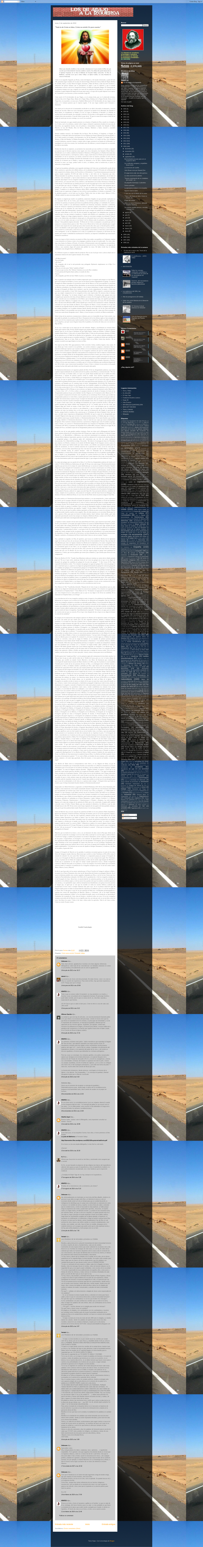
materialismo (146, 653)
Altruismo (123, 442)
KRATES (64, 991)
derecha (143, 519)
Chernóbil (129, 491)
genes (125, 579)
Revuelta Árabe (142, 745)
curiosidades (126, 515)
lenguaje (134, 629)
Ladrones (134, 626)
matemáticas (137, 653)
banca (143, 469)
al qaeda (144, 439)
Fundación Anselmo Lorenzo (131, 398)
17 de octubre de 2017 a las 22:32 (71, 1466)
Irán (139, 608)
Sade (133, 752)
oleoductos (129, 690)
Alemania (144, 440)
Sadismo (139, 752)
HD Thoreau (137, 586)
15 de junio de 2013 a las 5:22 (70, 1008)
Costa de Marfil (125, 507)
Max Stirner (134, 654)
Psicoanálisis (125, 727)
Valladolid (127, 794)
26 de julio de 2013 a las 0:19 (70, 1077)
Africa (123, 435)
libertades (134, 635)
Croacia (136, 511)
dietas (140, 526)
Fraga (147, 568)
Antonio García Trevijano (138, 456)
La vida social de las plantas (133, 176)
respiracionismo (125, 743)
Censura (124, 490)
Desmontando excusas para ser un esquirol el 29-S (135, 160)
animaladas (145, 445)
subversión (136, 774)
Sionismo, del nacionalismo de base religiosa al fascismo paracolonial (139, 282)
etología (133, 552)
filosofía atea (145, 565)
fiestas (128, 565)
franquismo (125, 572)
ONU (145, 690)
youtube (124, 808)
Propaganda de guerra (134, 724)
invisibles (141, 606)
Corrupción (142, 505)
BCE (122, 472)
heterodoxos (142, 587)
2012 (125, 141)
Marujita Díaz (134, 651)
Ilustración (123, 598)
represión (142, 739)
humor (137, 594)
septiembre (128, 156)
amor (122, 443)
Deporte (136, 519)
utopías (146, 792)
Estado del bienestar (127, 551)
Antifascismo (140, 452)
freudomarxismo (143, 574)
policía (133, 712)
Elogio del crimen (129, 200)
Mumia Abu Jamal (141, 671)
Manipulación (125, 648)
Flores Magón (125, 568)
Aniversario (143, 448)
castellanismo (125, 486)
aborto (137, 427)
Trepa (144, 789)
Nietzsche (146, 681)
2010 (125, 146)
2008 (125, 237)
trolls (129, 790)
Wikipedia (126, 414)
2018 (125, 125)
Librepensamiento (126, 636)
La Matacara (142, 625)
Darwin (143, 515)
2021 (125, 117)
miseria (147, 663)
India (129, 599)
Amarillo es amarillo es (133, 442)
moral (143, 667)
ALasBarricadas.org (126, 440)
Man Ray (143, 646)
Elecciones (141, 540)
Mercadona (135, 660)
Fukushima (124, 575)
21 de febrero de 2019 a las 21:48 (71, 1511)
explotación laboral (133, 556)
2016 (125, 130)
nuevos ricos (131, 688)
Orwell (132, 691)
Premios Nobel (142, 718)
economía (137, 534)
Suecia (123, 776)
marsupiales (126, 651)
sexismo (130, 761)
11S (124, 422)
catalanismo (142, 486)
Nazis (143, 679)
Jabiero (123, 616)
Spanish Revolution (128, 772)
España (137, 547)
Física (145, 567)
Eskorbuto (126, 547)
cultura (141, 513)
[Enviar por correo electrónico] (80, 950)
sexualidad (138, 761)
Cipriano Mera (124, 495)
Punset (125, 730)
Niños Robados (144, 683)
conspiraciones (142, 500)
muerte (123, 671)
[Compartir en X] (84, 950)
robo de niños (130, 749)
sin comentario (141, 763)
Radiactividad (141, 732)
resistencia (143, 741)
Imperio (144, 598)
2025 (125, 109)
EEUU (137, 536)
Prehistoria (131, 718)
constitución (124, 502)
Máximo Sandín (144, 654)
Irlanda (145, 608)
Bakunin (134, 469)
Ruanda (131, 750)
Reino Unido (133, 737)
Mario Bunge (135, 649)
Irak (134, 608)
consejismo (132, 500)
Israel (134, 611)
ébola (144, 532)
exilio (145, 554)
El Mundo (132, 540)
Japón (140, 616)
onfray (135, 690)
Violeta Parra (133, 801)
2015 (125, 133)
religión (124, 739)
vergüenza (137, 798)
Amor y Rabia (127, 391)
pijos (146, 706)
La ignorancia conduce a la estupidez (135, 188)
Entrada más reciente (64, 1524)
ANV (132, 458)
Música (135, 673)
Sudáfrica (144, 774)
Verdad (63, 1236)
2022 (125, 114)
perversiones (140, 705)
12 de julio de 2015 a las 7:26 (70, 1230)
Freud (134, 574)
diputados (143, 527)
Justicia (141, 621)
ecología (124, 534)
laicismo (143, 626)
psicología (139, 727)
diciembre (128, 148)
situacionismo (143, 765)
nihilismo (125, 683)
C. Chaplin (146, 478)
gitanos (134, 580)
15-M (129, 422)
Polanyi (126, 712)
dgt (148, 522)
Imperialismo (133, 598)
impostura (123, 599)
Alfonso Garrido (66, 1014)
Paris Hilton (144, 698)
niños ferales (134, 683)
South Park (127, 771)
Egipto (144, 536)
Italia (141, 611)
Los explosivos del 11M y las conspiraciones (132, 292)
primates (130, 720)
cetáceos (143, 490)
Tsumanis (135, 790)
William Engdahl (142, 804)
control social (145, 504)
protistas (130, 725)
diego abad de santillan (128, 526)
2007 (125, 240)
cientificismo (135, 493)
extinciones (145, 556)
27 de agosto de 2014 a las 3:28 (71, 1177)
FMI (133, 568)
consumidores (140, 502)
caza (122, 488)
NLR (124, 685)
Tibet (145, 785)
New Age (130, 681)
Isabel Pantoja (137, 609)
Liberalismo (133, 633)
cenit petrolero (142, 488)
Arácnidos (124, 460)
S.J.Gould (127, 752)
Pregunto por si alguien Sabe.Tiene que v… (139, 346)
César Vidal (135, 490)
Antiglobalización (126, 453)
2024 (125, 111)
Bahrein (126, 469)
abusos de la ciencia (129, 429)
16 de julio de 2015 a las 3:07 (70, 1326)
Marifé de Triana (125, 649)
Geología (143, 579)
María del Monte (142, 648)
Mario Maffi (145, 649)
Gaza (139, 577)
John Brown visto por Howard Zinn (134, 170)
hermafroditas (132, 587)
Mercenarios (144, 660)
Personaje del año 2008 (127, 705)
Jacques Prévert (132, 616)
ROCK (140, 749)
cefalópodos (131, 488)
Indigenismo (137, 599)
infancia (134, 601)
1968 (145, 422)
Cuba (122, 513)
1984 (122, 424)
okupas (123, 690)
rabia (122, 732)
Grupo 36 (125, 400)
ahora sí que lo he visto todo (128, 439)
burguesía (138, 478)
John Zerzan (131, 620)
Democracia (139, 517)
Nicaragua (138, 681)
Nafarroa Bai (134, 677)
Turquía (142, 790)
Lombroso (133, 638)
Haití (122, 586)
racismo (130, 732)
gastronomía (132, 577)
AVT (146, 465)
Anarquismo (125, 445)
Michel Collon (132, 661)
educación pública (126, 536)
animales (129, 448)
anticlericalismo (126, 452)
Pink (122, 708)
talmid (63, 976)
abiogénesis (130, 427)
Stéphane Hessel (126, 774)
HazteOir (129, 586)
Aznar (137, 467)
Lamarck (123, 628)
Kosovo (143, 623)
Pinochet (128, 708)
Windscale (124, 806)
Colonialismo (139, 497)
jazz (146, 616)
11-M (147, 421)
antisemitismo (139, 455)
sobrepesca (124, 767)
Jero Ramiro (124, 618)
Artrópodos (144, 462)
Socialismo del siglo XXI (129, 769)
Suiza (131, 776)
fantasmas (143, 560)
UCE (147, 790)
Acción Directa (125, 432)
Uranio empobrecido (137, 792)
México (123, 662)
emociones (131, 541)
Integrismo (143, 603)
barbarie (137, 470)
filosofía (134, 565)
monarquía (124, 667)
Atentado (123, 465)
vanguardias (124, 796)
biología (146, 472)
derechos (124, 521)
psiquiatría (124, 729)
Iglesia (123, 596)
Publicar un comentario (66, 1515)
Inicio (87, 1524)
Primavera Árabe (142, 720)
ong (140, 690)
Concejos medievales (143, 499)
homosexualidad (126, 592)
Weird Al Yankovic (142, 802)
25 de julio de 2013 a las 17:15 (70, 1033)
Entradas (127, 815)
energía (123, 543)
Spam (147, 771)
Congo (125, 500)
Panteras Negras (126, 698)
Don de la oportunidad (140, 530)
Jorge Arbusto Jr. (142, 620)
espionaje (124, 549)
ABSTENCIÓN (127, 266)
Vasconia (134, 796)
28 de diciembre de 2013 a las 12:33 (72, 1094)
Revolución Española (127, 745)
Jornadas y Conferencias (128, 621)
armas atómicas (143, 460)
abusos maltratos (143, 429)
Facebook (133, 558)
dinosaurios (129, 527)
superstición (141, 776)
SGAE (147, 761)
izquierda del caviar (127, 613)
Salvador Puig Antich (130, 754)
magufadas (143, 644)
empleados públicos (142, 541)
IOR (130, 608)
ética (125, 553)
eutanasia (124, 554)
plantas (142, 708)
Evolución (134, 555)
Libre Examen (127, 402)
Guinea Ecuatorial (142, 584)
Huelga (146, 592)
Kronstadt (124, 625)
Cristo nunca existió (68, 953)
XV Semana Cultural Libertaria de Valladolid (138, 307)
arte (136, 462)
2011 (125, 143)
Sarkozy (145, 756)
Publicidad (140, 729)
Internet (123, 606)
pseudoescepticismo (140, 725)
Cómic (147, 497)
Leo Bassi (143, 629)
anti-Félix (132, 450)
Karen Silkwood (134, 623)
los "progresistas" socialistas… (138, 353)
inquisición (124, 603)
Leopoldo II (124, 631)
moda (144, 665)
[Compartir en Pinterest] (88, 950)
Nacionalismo (126, 675)
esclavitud (124, 544)
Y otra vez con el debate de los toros (135, 193)
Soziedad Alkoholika (138, 771)
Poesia (147, 710)
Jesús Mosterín (133, 618)
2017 (125, 127)
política (124, 714)
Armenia (123, 462)
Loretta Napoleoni (142, 638)
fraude (136, 572)
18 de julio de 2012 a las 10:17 (70, 970)
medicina (134, 656)
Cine (144, 493)
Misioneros (127, 665)
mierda (141, 661)
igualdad (143, 596)
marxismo (129, 653)
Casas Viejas (143, 484)
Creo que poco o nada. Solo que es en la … (139, 340)
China (140, 491)
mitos (136, 665)
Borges (144, 474)
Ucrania (126, 792)
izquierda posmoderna (142, 613)
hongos (137, 592)
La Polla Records (125, 626)
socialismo (139, 767)
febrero (127, 228)
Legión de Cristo (125, 629)
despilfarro (124, 522)
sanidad (131, 756)
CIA (145, 491)
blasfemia (128, 474)
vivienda (146, 801)
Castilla (133, 486)
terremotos (135, 781)
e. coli (138, 532)
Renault (134, 739)
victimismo (132, 799)
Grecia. (123, 584)
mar (134, 648)
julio (126, 215)
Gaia (139, 575)
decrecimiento (125, 517)
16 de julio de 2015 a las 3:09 (70, 1439)
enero (127, 231)
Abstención (145, 427)
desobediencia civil (140, 520)
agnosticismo (129, 437)
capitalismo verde (132, 484)
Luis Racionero (134, 643)
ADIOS (141, 432)
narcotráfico (143, 677)
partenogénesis (125, 700)
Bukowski (139, 476)
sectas (136, 758)
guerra (129, 584)
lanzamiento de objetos (133, 628)
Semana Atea (126, 760)
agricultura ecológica (140, 437)
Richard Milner (129, 747)
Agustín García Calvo (131, 191)
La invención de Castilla (131, 167)
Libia (143, 635)
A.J (62, 1157)
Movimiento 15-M (127, 668)
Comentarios (128, 818)
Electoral (123, 541)
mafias (135, 644)
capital (130, 482)
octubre (127, 154)
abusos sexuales (130, 430)
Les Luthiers (134, 631)
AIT (138, 439)
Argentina (133, 460)
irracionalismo (125, 609)
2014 (125, 135)
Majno (123, 646)
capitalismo (143, 481)
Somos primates (129, 185)
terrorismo (145, 781)
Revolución (139, 743)
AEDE (147, 432)
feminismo (126, 564)
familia (144, 558)
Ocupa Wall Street (142, 688)
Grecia (144, 582)
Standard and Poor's (142, 772)
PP (138, 717)
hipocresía (130, 590)
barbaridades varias (127, 470)
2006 (125, 242)
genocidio (134, 579)
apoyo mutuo (140, 458)
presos (123, 720)
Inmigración (142, 601)
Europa (141, 553)
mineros (139, 663)
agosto (127, 212)
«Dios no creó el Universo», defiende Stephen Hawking (135, 204)
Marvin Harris (143, 651)
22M (144, 424)
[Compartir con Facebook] (86, 950)
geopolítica (124, 580)
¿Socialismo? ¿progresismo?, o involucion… (138, 360)
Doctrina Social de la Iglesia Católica (133, 529)
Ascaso (123, 463)
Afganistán (143, 434)
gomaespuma (143, 580)
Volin (124, 802)
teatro (126, 779)
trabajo (123, 789)
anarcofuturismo (141, 443)
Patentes (135, 700)
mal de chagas (133, 646)
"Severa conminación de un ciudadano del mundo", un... (136, 179)
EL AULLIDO (127, 393)
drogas (123, 532)
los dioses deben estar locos (129, 640)
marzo (127, 226)
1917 (140, 422)
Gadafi (133, 575)
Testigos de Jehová (135, 785)
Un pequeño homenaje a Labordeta (135, 182)
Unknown (64, 961)
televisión (142, 780)
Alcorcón (137, 440)
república (133, 741)
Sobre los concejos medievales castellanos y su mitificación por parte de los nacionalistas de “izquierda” (139, 274)
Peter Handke (130, 706)
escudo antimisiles (133, 544)
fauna (133, 562)
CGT (122, 491)
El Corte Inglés (141, 538)
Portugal (131, 716)
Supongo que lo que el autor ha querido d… (139, 333)
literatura (123, 638)
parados (135, 698)
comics (125, 499)
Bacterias (146, 467)
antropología (124, 458)
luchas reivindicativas (134, 641)
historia (139, 589)
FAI (139, 558)
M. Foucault (126, 644)
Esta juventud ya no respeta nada (138, 549)
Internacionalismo (139, 604)
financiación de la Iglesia (131, 567)
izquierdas (126, 615)
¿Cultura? (124, 421)
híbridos (123, 590)
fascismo (124, 562)
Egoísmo (123, 538)
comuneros (132, 499)
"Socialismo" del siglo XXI (136, 421)
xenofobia (135, 806)
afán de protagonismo (130, 434)
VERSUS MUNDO (128, 412)
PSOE (132, 729)
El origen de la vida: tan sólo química (135, 173)
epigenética (132, 543)
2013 (125, 138)
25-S (138, 425)
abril (126, 223)
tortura (144, 787)
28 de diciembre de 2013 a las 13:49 (72, 1111)
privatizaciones (136, 722)
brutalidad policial (126, 476)
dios (136, 527)
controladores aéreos (129, 505)
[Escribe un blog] (82, 950)
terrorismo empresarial (133, 783)
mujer (130, 671)
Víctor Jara (140, 799)
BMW (137, 474)
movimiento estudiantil (139, 670)
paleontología (136, 693)
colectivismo (130, 497)
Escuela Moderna (144, 544)
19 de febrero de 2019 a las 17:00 (71, 1494)
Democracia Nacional (126, 519)
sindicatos (124, 765)
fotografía (139, 569)
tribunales (123, 790)
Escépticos (143, 543)
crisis (123, 509)
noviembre (128, 151)
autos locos (132, 465)
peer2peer (123, 701)
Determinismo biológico (137, 522)
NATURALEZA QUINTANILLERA (133, 404)
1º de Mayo (129, 424)
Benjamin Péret (130, 472)
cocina (123, 497)
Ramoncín (133, 734)
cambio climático (137, 479)
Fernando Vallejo (80, 953)
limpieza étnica (141, 636)
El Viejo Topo (127, 395)
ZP (141, 808)
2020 (125, 119)
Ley (140, 631)
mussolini (143, 673)
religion (143, 737)
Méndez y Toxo (142, 658)
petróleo (139, 707)
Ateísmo (142, 464)
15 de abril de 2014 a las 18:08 (70, 1124)
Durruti (130, 532)
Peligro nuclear (134, 702)
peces (143, 700)
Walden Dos (132, 802)
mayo (127, 220)
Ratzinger (140, 734)
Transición (135, 789)
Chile (135, 491)
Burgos (131, 478)
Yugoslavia (134, 808)
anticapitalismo (142, 450)
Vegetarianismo (144, 796)
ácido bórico (135, 432)
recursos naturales (134, 736)
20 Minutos (138, 424)
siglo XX (132, 763)
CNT (143, 495)
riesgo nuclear (143, 747)
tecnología (133, 779)
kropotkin (132, 625)
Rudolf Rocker (139, 750)
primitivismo (127, 722)
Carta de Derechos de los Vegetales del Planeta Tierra (139, 318)
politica (143, 712)
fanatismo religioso (128, 560)
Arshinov (130, 462)
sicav (125, 763)
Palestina (146, 693)
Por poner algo (141, 715)
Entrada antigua (108, 1524)
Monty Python (135, 666)
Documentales (125, 531)
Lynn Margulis (144, 643)
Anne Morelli (124, 450)
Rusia (147, 750)
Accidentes (143, 430)
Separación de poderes (141, 759)
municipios (124, 673)
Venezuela (127, 798)
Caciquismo (126, 479)
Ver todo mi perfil (126, 102)
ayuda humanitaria (126, 467)
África (129, 435)
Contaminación (125, 504)
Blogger (112, 1541)
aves (139, 465)
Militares (131, 663)
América (143, 442)
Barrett (145, 470)
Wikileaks (123, 804)
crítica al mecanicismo (126, 511)
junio (126, 218)
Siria (133, 765)
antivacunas (124, 456)
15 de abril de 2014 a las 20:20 (70, 1150)
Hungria (145, 594)
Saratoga (139, 756)
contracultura (136, 504)
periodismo (141, 703)
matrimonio (126, 654)
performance (131, 703)
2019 (125, 122)
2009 (125, 234)
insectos (133, 603)
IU (146, 611)
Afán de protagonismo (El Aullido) (133, 297)
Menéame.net (125, 660)
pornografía (124, 716)
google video (125, 582)
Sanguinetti (124, 756)
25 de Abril (130, 425)
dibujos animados (140, 524)
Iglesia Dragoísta (134, 596)
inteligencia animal (126, 604)
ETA (147, 551)
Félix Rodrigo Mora (143, 562)
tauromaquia (144, 778)
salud (146, 752)
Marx (122, 653)
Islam (147, 609)
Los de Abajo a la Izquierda (132, 82)
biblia (138, 472)
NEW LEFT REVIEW (129, 407)
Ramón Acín (124, 734)
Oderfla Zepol (65, 1117)
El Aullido (131, 538)
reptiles (123, 741)
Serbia (123, 761)
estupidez (138, 551)
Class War (134, 495)
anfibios (137, 445)
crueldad (143, 511)
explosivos (123, 556)
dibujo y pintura (127, 524)
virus (140, 801)
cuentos (131, 513)
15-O (135, 422)
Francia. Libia (140, 570)
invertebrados (132, 606)
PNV (122, 710)
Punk (147, 729)
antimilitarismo (140, 453)
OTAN (139, 691)
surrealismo (134, 777)
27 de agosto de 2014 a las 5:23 (71, 1188)
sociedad (145, 769)
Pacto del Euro (125, 693)
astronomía (131, 464)
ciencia (123, 493)
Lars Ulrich (144, 628)
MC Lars (126, 656)
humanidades (128, 594)
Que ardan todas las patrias (138, 731)
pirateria (135, 708)
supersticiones (125, 777)
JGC (141, 618)
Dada (137, 515)
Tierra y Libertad (128, 409)
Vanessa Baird (141, 794)
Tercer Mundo (125, 781)
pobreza (128, 710)
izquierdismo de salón (139, 615)
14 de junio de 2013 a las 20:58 (70, 985)
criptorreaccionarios (140, 507)
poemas (137, 710)
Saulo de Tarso (125, 758)
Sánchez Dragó (142, 754)
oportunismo (124, 691)
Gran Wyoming (135, 582)
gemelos (146, 577)
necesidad (123, 681)
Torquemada (136, 787)
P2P (145, 691)
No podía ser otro (135, 685)
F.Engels (126, 558)
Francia (127, 570)
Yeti (143, 806)
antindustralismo (125, 455)
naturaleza (126, 679)
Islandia (127, 611)
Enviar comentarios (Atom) (72, 1528)
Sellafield (144, 758)
